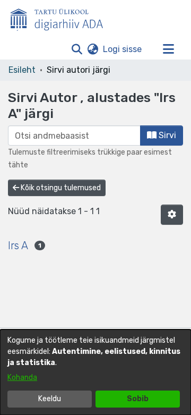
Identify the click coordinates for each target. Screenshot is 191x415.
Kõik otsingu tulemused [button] (60, 187)
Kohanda (22, 377)
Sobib (138, 398)
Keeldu (49, 398)
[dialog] (95, 372)
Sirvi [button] (166, 135)
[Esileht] (61, 17)
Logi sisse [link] (123, 49)
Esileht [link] (22, 70)
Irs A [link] (18, 245)
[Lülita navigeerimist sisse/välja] (168, 49)
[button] (76, 49)
